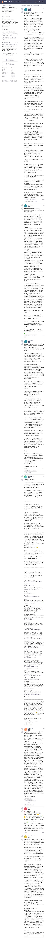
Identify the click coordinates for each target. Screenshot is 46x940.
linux (29, 201)
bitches (25, 472)
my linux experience (33, 199)
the (10, 35)
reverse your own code (29, 804)
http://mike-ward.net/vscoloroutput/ (32, 694)
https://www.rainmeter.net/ (30, 626)
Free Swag (4, 73)
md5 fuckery (26, 802)
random (26, 935)
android (4, 35)
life (12, 37)
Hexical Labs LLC (13, 80)
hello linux (26, 724)
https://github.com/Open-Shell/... (31, 589)
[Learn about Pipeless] (2, 18)
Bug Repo (13, 72)
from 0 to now (34, 201)
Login (35, 2)
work (31, 724)
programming (14, 33)
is (12, 35)
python (4, 39)
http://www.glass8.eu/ (29, 585)
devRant (4, 80)
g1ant (36, 335)
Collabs (24, 2)
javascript (5, 37)
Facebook (13, 76)
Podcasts (13, 75)
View (17, 42)
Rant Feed (14, 2)
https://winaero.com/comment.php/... (32, 629)
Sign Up (41, 2)
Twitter (12, 78)
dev (8, 35)
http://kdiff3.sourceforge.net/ (30, 612)
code (10, 31)
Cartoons (13, 73)
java (8, 33)
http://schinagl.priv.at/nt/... (30, 619)
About (3, 69)
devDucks (4, 75)
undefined (26, 199)
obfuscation (29, 798)
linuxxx (25, 201)
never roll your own (28, 800)
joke (15, 37)
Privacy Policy (5, 81)
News (3, 70)
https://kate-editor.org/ (29, 603)
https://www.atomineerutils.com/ (31, 666)
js (8, 37)
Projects (12, 70)
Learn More (6, 26)
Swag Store (4, 72)
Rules (12, 69)
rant (25, 335)
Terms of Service (13, 81)
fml (25, 337)
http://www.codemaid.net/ (30, 657)
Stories (19, 2)
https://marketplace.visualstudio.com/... (33, 638)
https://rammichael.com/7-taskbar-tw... (33, 581)
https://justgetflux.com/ (29, 593)
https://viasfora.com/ (29, 688)
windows (13, 31)
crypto (34, 800)
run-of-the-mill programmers (30, 470)
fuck (4, 33)
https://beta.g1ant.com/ (37, 331)
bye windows (32, 723)
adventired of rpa (30, 335)
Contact (4, 76)
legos (30, 472)
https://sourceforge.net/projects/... (32, 596)
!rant (28, 723)
